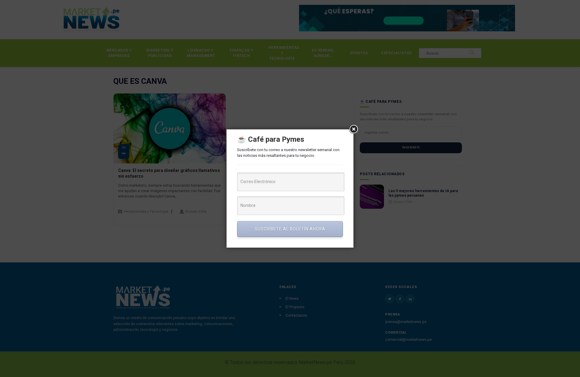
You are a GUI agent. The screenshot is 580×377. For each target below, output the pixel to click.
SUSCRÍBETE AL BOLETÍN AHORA (290, 229)
